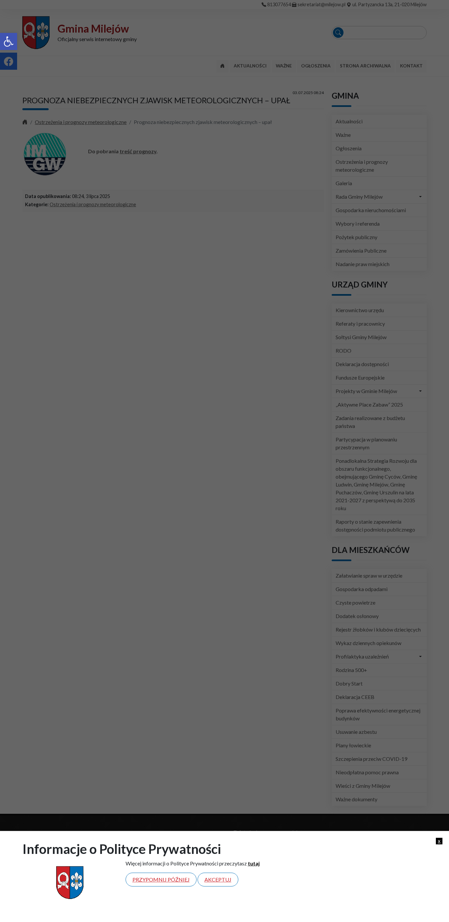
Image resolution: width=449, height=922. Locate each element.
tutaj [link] (254, 863)
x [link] (439, 841)
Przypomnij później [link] (161, 879)
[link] (8, 41)
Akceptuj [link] (217, 879)
